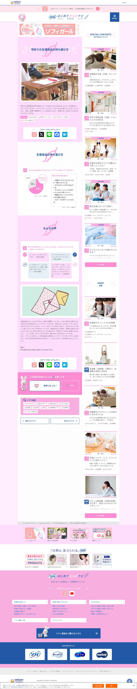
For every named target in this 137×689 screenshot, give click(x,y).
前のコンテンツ (30, 421)
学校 (66, 117)
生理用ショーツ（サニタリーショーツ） (99, 215)
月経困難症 (90, 85)
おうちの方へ (95, 602)
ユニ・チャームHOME (31, 671)
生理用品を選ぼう (19, 611)
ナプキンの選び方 (28, 120)
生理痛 (89, 380)
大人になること (91, 423)
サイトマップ (57, 620)
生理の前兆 (52, 403)
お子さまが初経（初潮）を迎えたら (102, 608)
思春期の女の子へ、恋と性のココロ (25, 614)
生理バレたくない (45, 117)
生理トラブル (98, 380)
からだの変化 (64, 403)
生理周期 (104, 129)
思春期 (28, 407)
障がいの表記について (105, 671)
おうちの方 (58, 117)
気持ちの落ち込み (92, 129)
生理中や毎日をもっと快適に (23, 608)
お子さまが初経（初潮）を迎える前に (103, 606)
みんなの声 (33, 117)
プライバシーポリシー (68, 671)
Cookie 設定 (98, 685)
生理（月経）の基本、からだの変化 (25, 606)
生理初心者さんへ (20, 602)
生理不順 (99, 85)
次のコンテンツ (69, 421)
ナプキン (89, 218)
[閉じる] (134, 685)
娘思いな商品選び (96, 611)
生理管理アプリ (54, 407)
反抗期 (36, 407)
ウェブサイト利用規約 (54, 671)
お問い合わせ (43, 671)
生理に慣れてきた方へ (60, 602)
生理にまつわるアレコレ (60, 611)
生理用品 (66, 407)
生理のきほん (41, 403)
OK (111, 685)
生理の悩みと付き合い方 (60, 608)
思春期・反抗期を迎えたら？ (100, 614)
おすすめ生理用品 (57, 614)
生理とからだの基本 (58, 606)
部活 (108, 174)
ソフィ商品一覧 (19, 620)
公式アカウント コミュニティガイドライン (86, 671)
